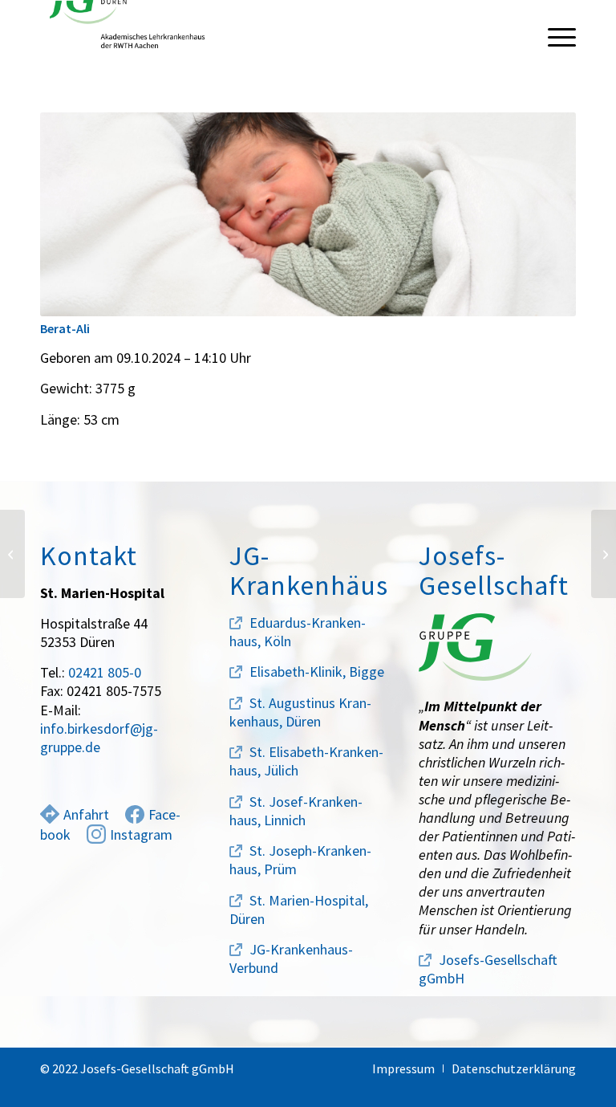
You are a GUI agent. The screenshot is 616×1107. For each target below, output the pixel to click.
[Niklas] (603, 554)
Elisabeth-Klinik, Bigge (316, 671)
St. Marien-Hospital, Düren (298, 909)
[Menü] (554, 36)
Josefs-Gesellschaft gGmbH (488, 968)
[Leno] (12, 554)
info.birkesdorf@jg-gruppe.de (99, 737)
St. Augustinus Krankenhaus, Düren (300, 712)
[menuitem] (554, 36)
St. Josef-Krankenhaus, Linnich (296, 810)
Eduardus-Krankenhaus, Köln (297, 631)
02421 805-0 (104, 672)
